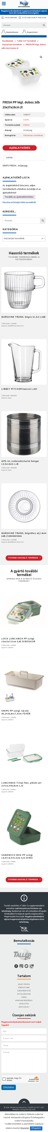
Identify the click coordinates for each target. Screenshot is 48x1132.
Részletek (24, 1128)
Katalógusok (24, 994)
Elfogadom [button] (36, 1128)
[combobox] (24, 238)
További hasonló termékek (23, 558)
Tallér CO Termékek (26, 41)
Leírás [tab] (9, 157)
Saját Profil (24, 984)
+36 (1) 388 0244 (11, 17)
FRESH (26, 125)
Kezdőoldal (7, 41)
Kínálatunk (24, 987)
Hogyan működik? (24, 1000)
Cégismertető (24, 991)
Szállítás (24, 1004)
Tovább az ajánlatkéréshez (19, 197)
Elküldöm (8, 1088)
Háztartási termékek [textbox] (23, 238)
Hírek (23, 997)
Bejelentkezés (12, 32)
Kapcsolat (24, 1007)
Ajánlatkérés (19, 148)
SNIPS (26, 120)
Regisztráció (32, 32)
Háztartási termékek (12, 44)
